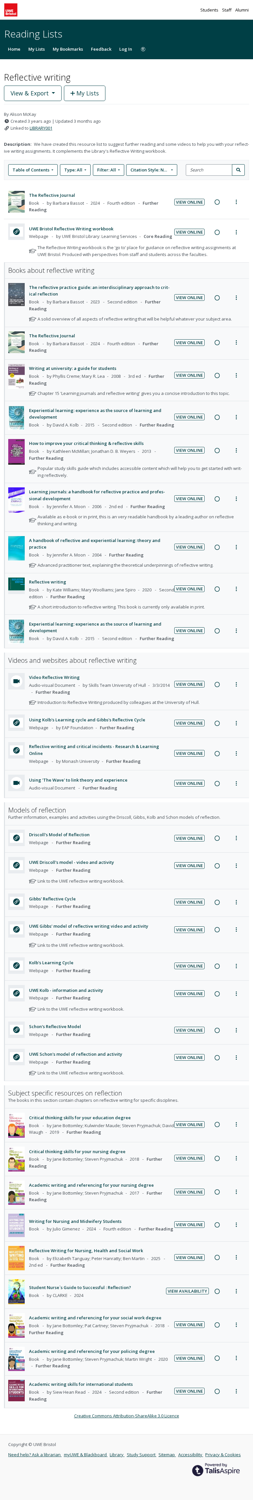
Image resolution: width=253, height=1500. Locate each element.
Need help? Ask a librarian (35, 1455)
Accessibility (190, 1455)
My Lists (36, 49)
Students (209, 10)
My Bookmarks (68, 49)
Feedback (101, 49)
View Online (189, 202)
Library (117, 1455)
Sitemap (167, 1455)
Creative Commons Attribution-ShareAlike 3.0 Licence (126, 1416)
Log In (125, 49)
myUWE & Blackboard (86, 1455)
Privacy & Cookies (223, 1455)
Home (14, 49)
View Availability (187, 1291)
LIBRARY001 (41, 128)
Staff (227, 10)
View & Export (30, 93)
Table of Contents (31, 170)
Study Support (141, 1455)
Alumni (242, 10)
